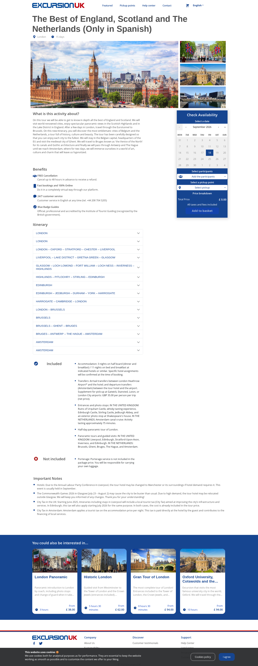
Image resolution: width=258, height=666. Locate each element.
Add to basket (202, 211)
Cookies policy (203, 657)
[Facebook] (34, 643)
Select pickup (202, 187)
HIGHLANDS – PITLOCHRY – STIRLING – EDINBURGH (70, 276)
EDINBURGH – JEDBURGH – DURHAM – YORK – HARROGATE (75, 293)
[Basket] (187, 6)
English (197, 5)
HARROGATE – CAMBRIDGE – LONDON (61, 301)
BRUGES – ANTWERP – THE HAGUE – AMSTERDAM (69, 333)
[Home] (58, 5)
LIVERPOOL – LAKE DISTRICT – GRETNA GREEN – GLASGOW (75, 257)
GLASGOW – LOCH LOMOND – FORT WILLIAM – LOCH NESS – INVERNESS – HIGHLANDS (85, 267)
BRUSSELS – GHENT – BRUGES (56, 325)
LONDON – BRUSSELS (50, 309)
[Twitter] (41, 643)
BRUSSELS (43, 317)
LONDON (41, 233)
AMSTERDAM (44, 342)
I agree (227, 657)
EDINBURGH (44, 285)
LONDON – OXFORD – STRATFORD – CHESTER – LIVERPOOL (75, 249)
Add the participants (203, 176)
